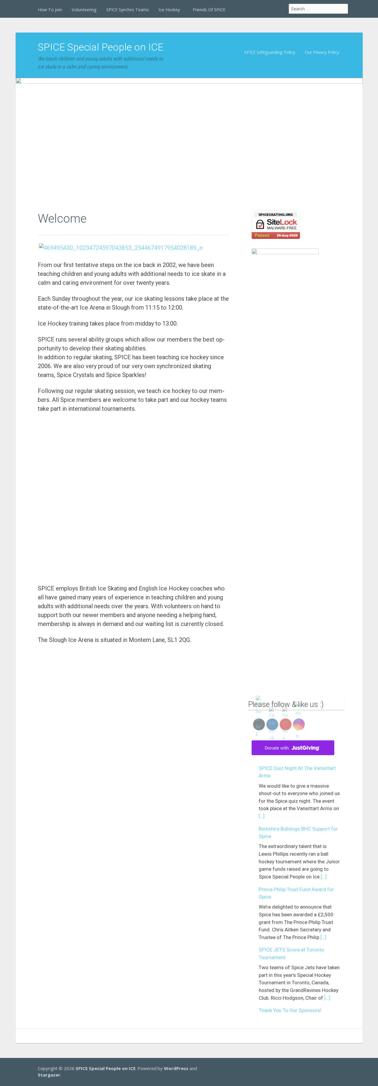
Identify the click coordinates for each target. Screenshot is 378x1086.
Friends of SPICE (209, 9)
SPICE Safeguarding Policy (269, 52)
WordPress (176, 1068)
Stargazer (49, 1075)
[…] (262, 816)
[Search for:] (318, 9)
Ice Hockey (169, 9)
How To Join (50, 9)
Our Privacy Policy (322, 52)
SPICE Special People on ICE (100, 47)
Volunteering (84, 9)
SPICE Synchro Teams (127, 9)
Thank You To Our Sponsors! (290, 1010)
